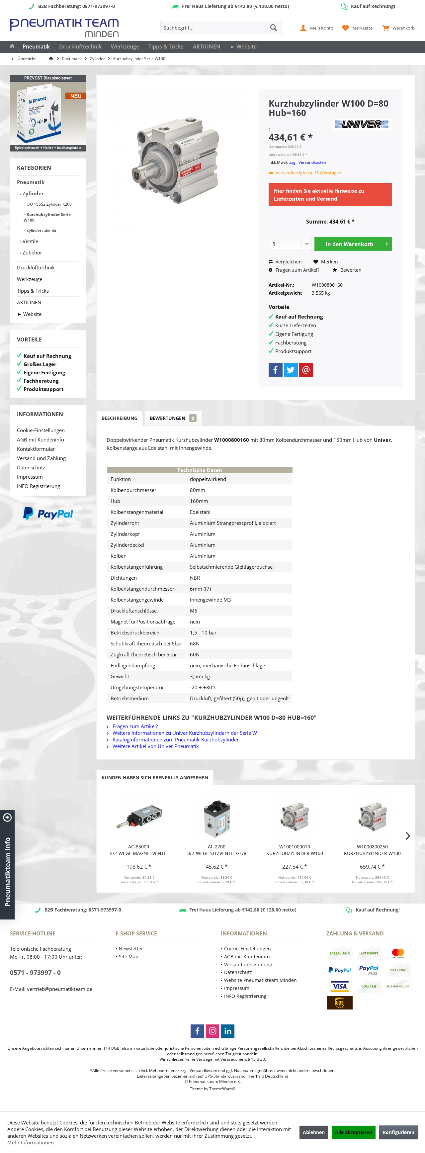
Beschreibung (119, 418)
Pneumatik (30, 182)
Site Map (128, 956)
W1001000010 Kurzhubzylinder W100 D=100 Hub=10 (294, 850)
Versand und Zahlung (41, 458)
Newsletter (131, 948)
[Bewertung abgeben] (299, 121)
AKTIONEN (29, 302)
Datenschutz (31, 467)
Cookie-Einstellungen (41, 430)
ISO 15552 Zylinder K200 (49, 204)
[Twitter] (291, 370)
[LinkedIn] (227, 1031)
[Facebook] (276, 370)
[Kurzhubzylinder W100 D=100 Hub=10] (295, 817)
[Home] (12, 47)
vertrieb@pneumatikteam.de (59, 989)
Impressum (30, 476)
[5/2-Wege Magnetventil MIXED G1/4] (139, 817)
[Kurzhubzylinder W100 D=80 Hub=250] (373, 817)
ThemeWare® (222, 1089)
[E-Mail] (306, 370)
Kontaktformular (36, 448)
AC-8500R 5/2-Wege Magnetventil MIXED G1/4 (139, 850)
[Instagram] (212, 1031)
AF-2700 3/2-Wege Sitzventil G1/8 (216, 849)
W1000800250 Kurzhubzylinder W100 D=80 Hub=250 (372, 850)
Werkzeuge (29, 279)
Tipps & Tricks (33, 290)
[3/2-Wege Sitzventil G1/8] (217, 817)
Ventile (29, 241)
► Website (29, 314)
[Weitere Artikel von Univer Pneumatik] (362, 124)
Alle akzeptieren (353, 1132)
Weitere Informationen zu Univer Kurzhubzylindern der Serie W (184, 732)
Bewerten (350, 270)
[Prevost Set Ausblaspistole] (48, 113)
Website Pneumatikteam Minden (260, 980)
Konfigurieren (398, 1132)
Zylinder (32, 193)
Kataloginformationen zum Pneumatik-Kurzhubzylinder (175, 739)
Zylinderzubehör (41, 230)
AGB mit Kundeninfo (40, 439)
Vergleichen (288, 261)
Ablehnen (314, 1132)
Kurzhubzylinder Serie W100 (47, 217)
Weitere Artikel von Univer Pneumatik (155, 746)
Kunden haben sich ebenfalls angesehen (155, 777)
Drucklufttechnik (36, 267)
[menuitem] (397, 27)
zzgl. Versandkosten (307, 162)
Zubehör (31, 252)
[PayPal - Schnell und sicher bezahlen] (48, 513)
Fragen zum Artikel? (296, 270)
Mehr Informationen (30, 1142)
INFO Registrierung (38, 486)
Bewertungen (172, 418)
